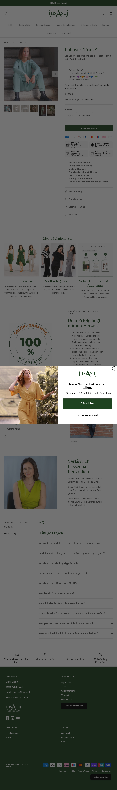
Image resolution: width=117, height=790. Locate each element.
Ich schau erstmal (88, 415)
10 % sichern (87, 403)
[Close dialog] (114, 368)
